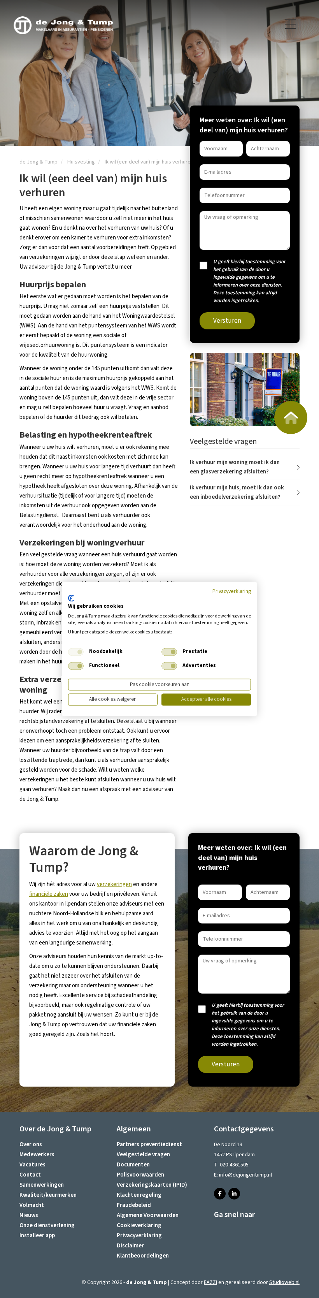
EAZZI (210, 1282)
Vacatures (32, 1165)
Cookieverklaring (139, 1225)
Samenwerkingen (41, 1185)
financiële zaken (48, 894)
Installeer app (37, 1235)
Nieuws (28, 1215)
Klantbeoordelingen (143, 1256)
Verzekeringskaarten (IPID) (152, 1185)
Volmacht (31, 1205)
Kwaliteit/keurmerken (48, 1195)
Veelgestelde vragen (143, 1154)
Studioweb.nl (284, 1282)
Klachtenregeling (139, 1195)
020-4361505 (234, 1165)
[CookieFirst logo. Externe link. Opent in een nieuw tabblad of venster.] (71, 598)
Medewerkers (36, 1154)
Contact (30, 1175)
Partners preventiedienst (149, 1144)
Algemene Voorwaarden (148, 1215)
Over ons (30, 1144)
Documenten (133, 1165)
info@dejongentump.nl (245, 1175)
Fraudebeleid (134, 1205)
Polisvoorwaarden (140, 1175)
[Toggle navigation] (291, 24)
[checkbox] (76, 652)
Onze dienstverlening (47, 1225)
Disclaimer (130, 1246)
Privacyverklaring (139, 1235)
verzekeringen (114, 884)
